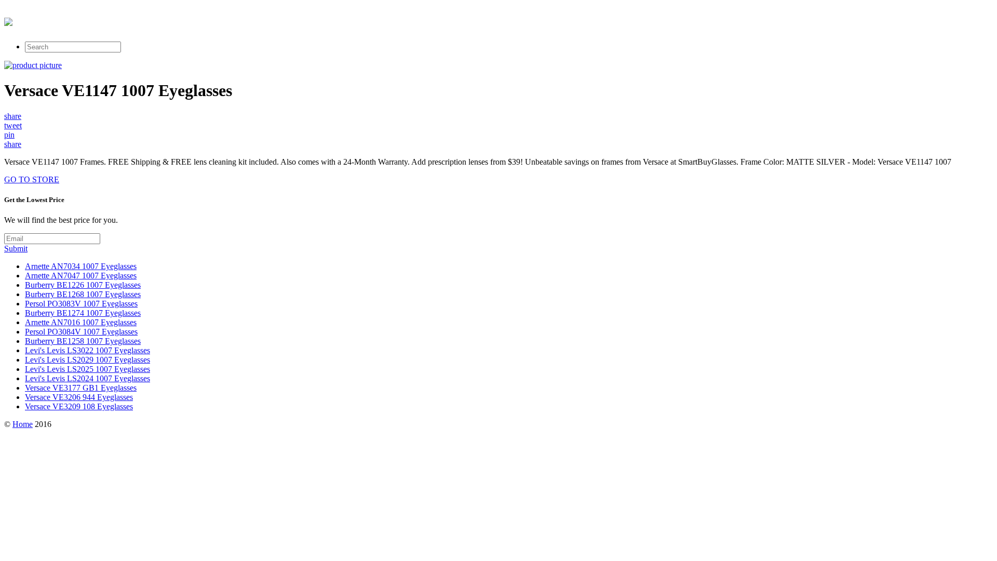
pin (9, 134)
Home (22, 424)
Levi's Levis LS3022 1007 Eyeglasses (87, 350)
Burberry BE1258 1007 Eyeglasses (83, 341)
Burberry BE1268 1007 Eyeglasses (83, 294)
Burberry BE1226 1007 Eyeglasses (83, 284)
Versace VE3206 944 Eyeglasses (79, 397)
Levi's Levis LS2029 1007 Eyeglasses (87, 359)
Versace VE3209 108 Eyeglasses (79, 406)
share (12, 116)
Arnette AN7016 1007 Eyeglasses (81, 322)
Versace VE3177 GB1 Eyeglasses (81, 387)
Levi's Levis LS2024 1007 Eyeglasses (87, 378)
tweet (13, 125)
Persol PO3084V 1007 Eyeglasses (81, 331)
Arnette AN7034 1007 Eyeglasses (81, 266)
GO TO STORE (31, 179)
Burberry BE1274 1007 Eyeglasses (83, 313)
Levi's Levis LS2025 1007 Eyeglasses (87, 369)
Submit (16, 248)
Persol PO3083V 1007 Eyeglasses (81, 303)
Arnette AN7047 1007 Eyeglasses (81, 275)
